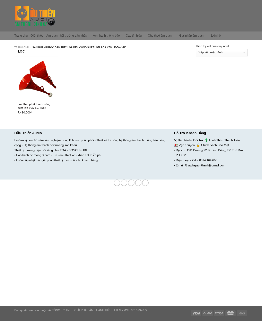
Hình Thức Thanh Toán (224, 140)
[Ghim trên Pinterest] (138, 183)
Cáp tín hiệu (134, 35)
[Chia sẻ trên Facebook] (117, 183)
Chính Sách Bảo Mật (215, 145)
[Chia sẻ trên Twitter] (124, 183)
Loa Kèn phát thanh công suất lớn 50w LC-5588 (34, 105)
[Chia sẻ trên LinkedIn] (145, 183)
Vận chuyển (187, 145)
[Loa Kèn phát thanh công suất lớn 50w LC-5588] (36, 78)
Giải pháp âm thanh (192, 35)
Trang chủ (21, 35)
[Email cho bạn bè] (131, 183)
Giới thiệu (36, 35)
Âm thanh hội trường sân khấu (66, 35)
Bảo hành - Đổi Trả (190, 140)
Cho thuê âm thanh (160, 35)
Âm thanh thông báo (106, 35)
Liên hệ (216, 35)
